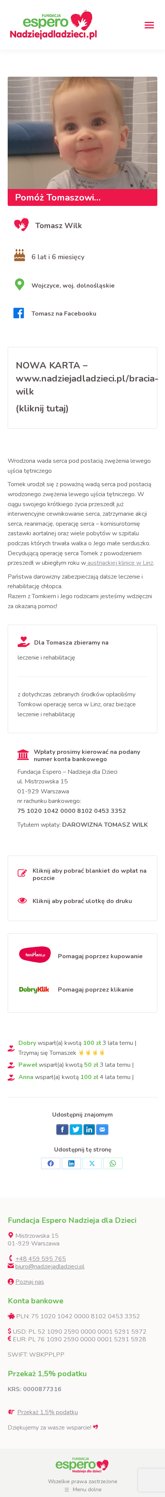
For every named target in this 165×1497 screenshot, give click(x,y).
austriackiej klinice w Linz (119, 563)
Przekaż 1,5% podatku (47, 1412)
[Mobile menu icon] (149, 25)
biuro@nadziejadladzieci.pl (49, 1266)
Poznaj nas (29, 1282)
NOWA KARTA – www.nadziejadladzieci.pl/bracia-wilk (87, 378)
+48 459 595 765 (40, 1259)
